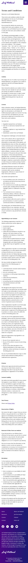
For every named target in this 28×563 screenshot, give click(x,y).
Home (3, 511)
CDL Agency (17, 559)
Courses (4, 517)
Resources (4, 514)
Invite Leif (16, 520)
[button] (25, 2)
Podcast (16, 517)
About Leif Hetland (19, 511)
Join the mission (18, 514)
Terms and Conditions (18, 561)
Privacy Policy (11, 403)
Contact (4, 520)
